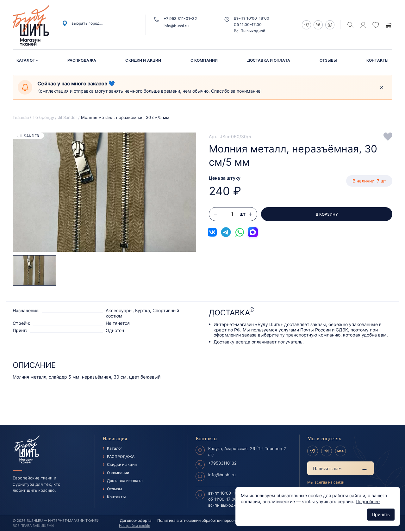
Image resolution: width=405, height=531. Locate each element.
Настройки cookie (134, 525)
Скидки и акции (143, 60)
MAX (340, 451)
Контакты (377, 60)
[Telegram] (312, 451)
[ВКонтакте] (326, 451)
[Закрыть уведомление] (382, 87)
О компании (204, 60)
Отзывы (328, 60)
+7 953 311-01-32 (180, 18)
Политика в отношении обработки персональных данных (211, 520)
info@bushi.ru (176, 25)
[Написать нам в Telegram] (226, 232)
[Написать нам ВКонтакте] (212, 232)
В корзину (327, 214)
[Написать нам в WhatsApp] (239, 232)
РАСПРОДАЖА (81, 60)
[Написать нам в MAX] (253, 232)
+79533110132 (222, 463)
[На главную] (50, 450)
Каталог (25, 60)
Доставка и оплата (268, 60)
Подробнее (368, 501)
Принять (381, 514)
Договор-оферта (136, 520)
